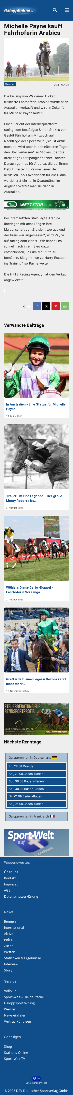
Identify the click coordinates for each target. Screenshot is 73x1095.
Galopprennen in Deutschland (30, 757)
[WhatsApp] (65, 306)
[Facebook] (37, 306)
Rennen (10, 84)
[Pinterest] (56, 306)
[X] (46, 306)
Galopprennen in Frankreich (29, 816)
